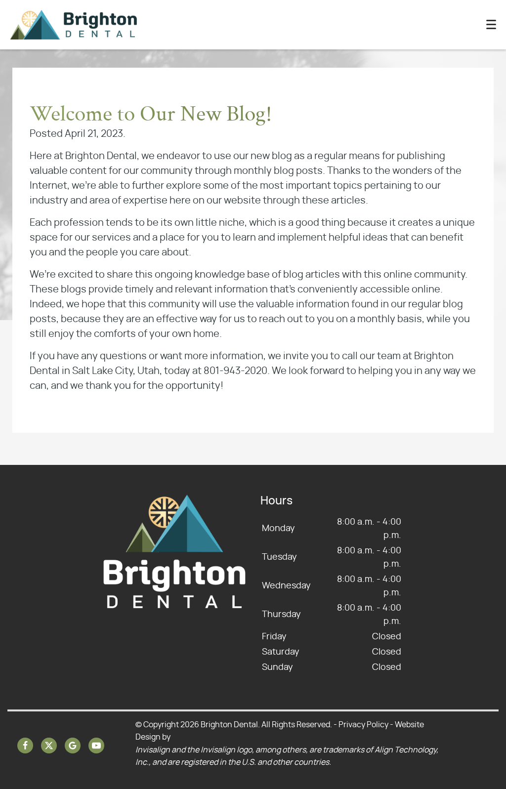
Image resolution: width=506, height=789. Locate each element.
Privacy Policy (363, 725)
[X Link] (49, 745)
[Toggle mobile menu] (491, 24)
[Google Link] (73, 745)
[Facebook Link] (25, 745)
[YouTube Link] (96, 745)
